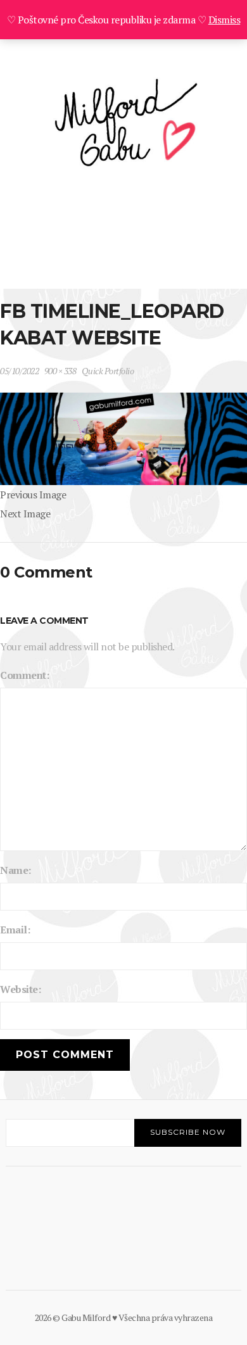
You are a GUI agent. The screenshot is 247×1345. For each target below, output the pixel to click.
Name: (15, 870)
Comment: (24, 675)
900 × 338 (60, 371)
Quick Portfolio (108, 371)
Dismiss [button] (224, 20)
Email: (15, 930)
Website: (20, 989)
